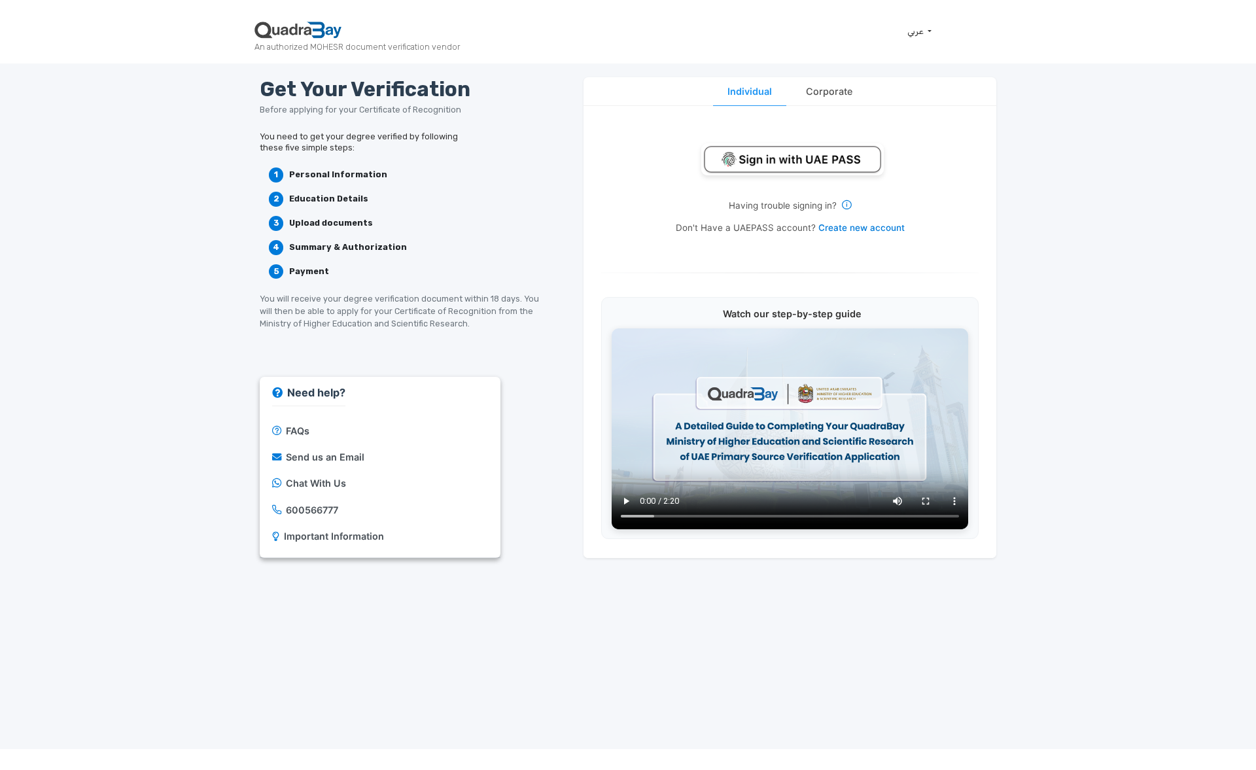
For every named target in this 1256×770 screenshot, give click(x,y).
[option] (380, 431)
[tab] (749, 91)
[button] (790, 159)
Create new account (861, 227)
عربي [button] (916, 31)
